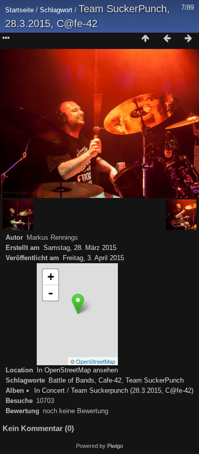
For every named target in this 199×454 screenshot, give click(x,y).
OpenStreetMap (95, 361)
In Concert (49, 390)
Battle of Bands (71, 380)
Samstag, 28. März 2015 (79, 247)
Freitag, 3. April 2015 (93, 258)
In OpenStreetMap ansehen (77, 370)
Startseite (19, 10)
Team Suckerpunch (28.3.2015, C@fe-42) (132, 390)
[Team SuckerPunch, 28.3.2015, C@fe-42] (77, 303)
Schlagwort (56, 10)
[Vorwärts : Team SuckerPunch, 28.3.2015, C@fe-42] (188, 39)
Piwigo (115, 446)
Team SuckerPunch (155, 380)
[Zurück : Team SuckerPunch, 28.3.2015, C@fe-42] (167, 39)
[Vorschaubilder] (145, 39)
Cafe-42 (109, 380)
